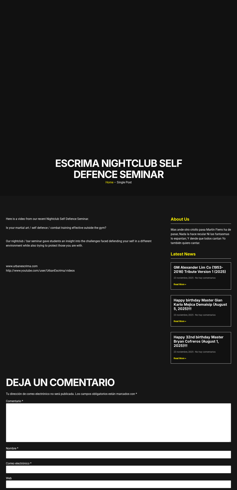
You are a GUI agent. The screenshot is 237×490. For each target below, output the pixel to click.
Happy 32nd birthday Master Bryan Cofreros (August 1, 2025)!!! (198, 341)
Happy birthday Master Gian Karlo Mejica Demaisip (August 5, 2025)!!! (200, 304)
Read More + (180, 284)
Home (109, 182)
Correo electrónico (18, 463)
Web (9, 478)
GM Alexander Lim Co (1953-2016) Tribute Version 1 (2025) (200, 269)
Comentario (14, 401)
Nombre (12, 448)
